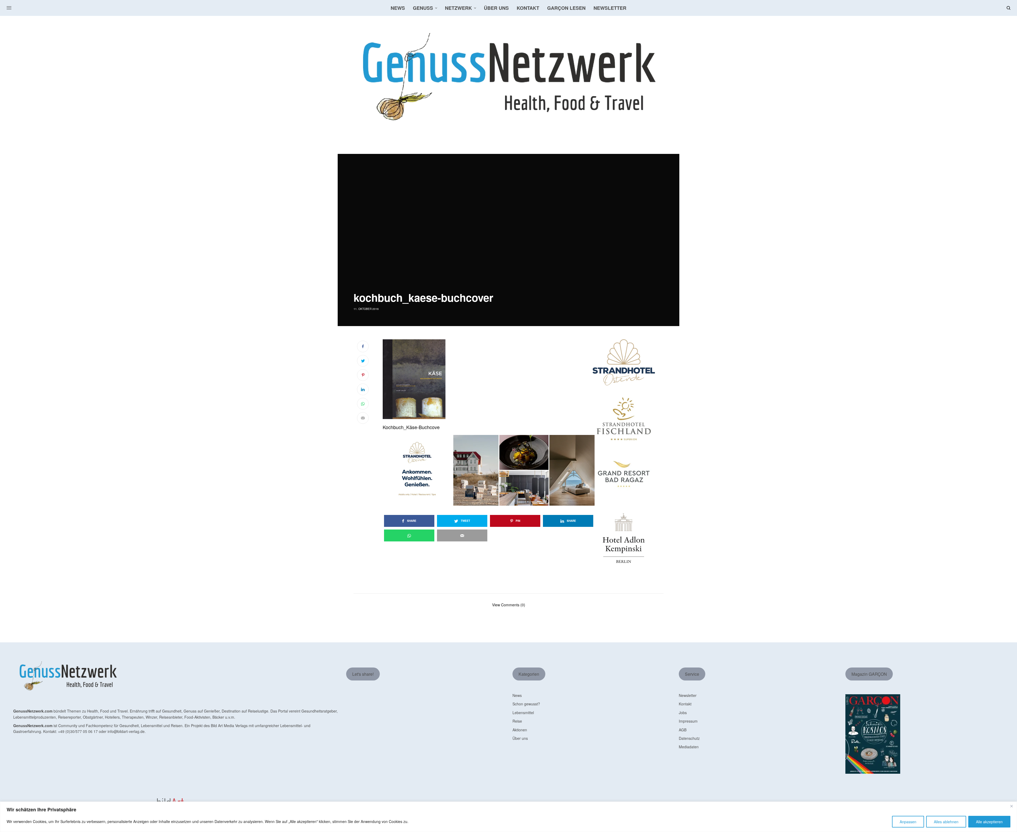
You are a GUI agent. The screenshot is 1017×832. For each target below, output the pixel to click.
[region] (508, 817)
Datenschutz (689, 738)
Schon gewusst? (526, 703)
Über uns (520, 738)
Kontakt (685, 703)
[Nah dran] (1011, 806)
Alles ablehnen (946, 821)
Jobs (683, 712)
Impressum (688, 721)
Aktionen (519, 729)
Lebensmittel (523, 712)
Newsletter (688, 695)
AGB (682, 729)
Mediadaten (689, 746)
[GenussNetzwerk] (508, 77)
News (517, 695)
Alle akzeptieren (989, 821)
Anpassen (908, 821)
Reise (517, 721)
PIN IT (491, 379)
